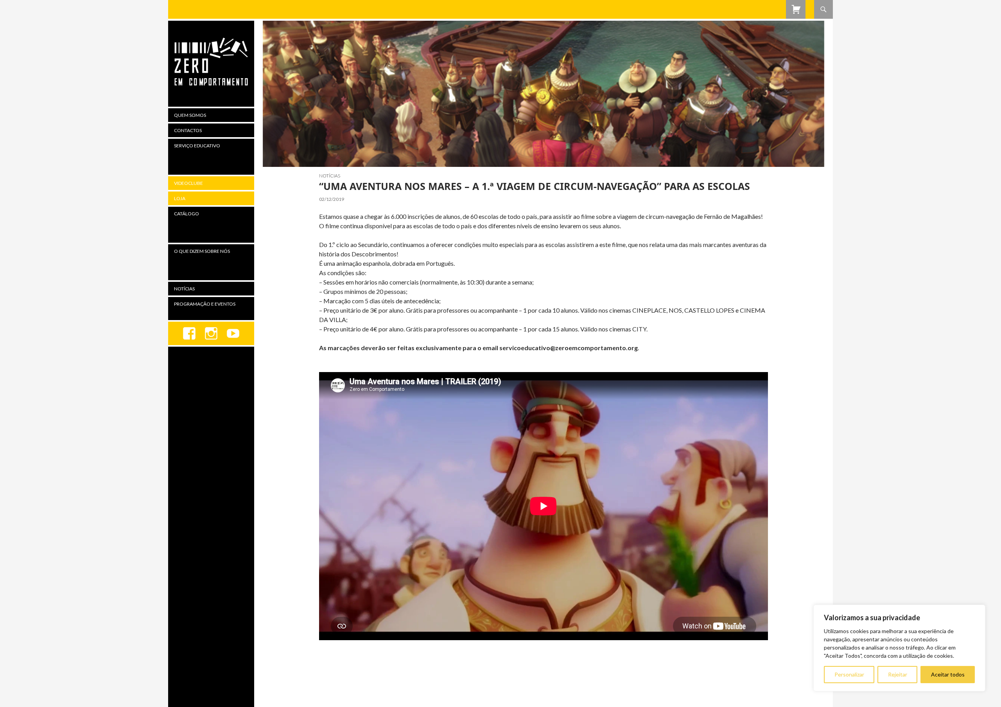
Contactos (188, 130)
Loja (179, 198)
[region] (899, 648)
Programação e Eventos (204, 304)
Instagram (211, 333)
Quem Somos (190, 115)
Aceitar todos (948, 674)
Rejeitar (897, 674)
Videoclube (188, 183)
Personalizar (849, 674)
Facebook (189, 333)
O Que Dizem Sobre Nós (202, 251)
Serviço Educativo (197, 146)
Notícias (329, 176)
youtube (233, 333)
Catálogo (186, 214)
